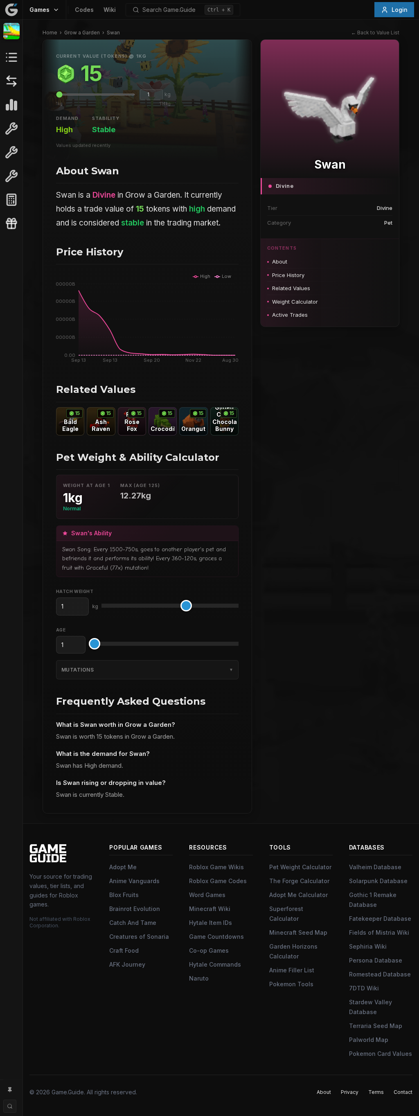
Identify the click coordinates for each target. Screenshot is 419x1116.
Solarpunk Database (378, 880)
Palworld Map (368, 1039)
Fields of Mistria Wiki (379, 932)
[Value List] (11, 57)
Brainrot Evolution (134, 908)
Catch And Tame (132, 922)
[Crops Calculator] (11, 176)
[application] (147, 318)
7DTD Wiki (364, 988)
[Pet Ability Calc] (11, 152)
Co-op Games (209, 950)
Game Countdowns (216, 936)
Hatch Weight (74, 591)
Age (60, 630)
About (279, 261)
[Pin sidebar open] (9, 1089)
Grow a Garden (82, 32)
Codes (84, 9)
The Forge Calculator (299, 880)
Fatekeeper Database (380, 918)
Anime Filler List (291, 970)
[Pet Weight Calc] (11, 128)
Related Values (291, 288)
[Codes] (11, 223)
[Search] (9, 1106)
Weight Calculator (295, 301)
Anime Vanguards (134, 880)
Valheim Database (375, 866)
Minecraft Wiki (209, 908)
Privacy (349, 1092)
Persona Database (375, 960)
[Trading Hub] (11, 81)
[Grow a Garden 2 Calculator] (11, 199)
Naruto (199, 978)
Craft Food (124, 950)
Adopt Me (123, 866)
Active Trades (290, 314)
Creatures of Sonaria (139, 936)
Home (50, 32)
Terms (376, 1092)
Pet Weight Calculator (300, 866)
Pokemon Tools (291, 984)
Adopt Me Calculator (298, 894)
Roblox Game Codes (218, 880)
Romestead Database (380, 974)
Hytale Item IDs (210, 922)
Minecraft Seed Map (298, 932)
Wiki (110, 9)
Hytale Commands (215, 964)
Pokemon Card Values (380, 1053)
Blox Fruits (124, 894)
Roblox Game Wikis (216, 866)
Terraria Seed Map (375, 1025)
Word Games (207, 894)
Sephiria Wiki (368, 946)
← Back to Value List (375, 32)
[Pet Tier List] (11, 104)
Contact (403, 1092)
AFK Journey (127, 964)
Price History (288, 275)
